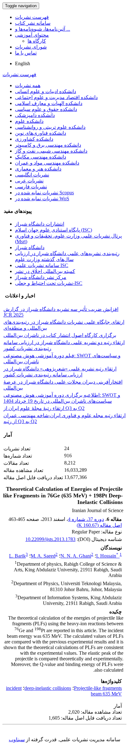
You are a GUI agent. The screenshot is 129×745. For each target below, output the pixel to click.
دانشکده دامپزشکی (35, 115)
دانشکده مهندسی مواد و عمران (47, 162)
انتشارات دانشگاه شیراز (39, 224)
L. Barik (17, 556)
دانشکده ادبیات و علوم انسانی (45, 91)
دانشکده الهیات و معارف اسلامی (48, 103)
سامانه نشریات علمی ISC (41, 265)
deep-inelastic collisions (47, 688)
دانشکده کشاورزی (34, 139)
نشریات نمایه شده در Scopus (44, 192)
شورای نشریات (31, 47)
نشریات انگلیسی (32, 174)
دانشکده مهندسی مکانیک (40, 157)
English (22, 63)
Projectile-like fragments (98, 688)
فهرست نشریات (32, 17)
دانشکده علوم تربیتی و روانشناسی (50, 127)
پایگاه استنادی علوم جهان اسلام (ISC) (53, 230)
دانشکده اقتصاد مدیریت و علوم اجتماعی (56, 97)
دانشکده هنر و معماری (38, 168)
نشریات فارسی (31, 186)
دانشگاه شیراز (29, 247)
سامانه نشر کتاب (32, 23)
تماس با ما (26, 52)
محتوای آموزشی (32, 35)
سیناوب (17, 739)
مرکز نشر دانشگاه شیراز (40, 277)
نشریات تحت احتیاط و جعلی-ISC (48, 283)
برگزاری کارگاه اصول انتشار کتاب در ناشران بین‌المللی (59, 335)
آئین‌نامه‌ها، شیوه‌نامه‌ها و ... (42, 29)
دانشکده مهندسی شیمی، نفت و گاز (51, 151)
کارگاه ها (37, 41)
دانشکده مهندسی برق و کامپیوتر (48, 145)
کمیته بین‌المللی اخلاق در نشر (45, 271)
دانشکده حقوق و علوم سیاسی (46, 109)
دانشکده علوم (29, 121)
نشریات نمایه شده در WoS (42, 198)
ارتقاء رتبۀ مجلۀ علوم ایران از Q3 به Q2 (44, 408)
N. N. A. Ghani (75, 556)
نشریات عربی (29, 180)
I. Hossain (107, 556)
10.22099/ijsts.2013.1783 (50, 539)
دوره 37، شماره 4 (86, 519)
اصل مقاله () (99, 525)
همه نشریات (27, 85)
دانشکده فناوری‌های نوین (40, 133)
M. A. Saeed (43, 556)
